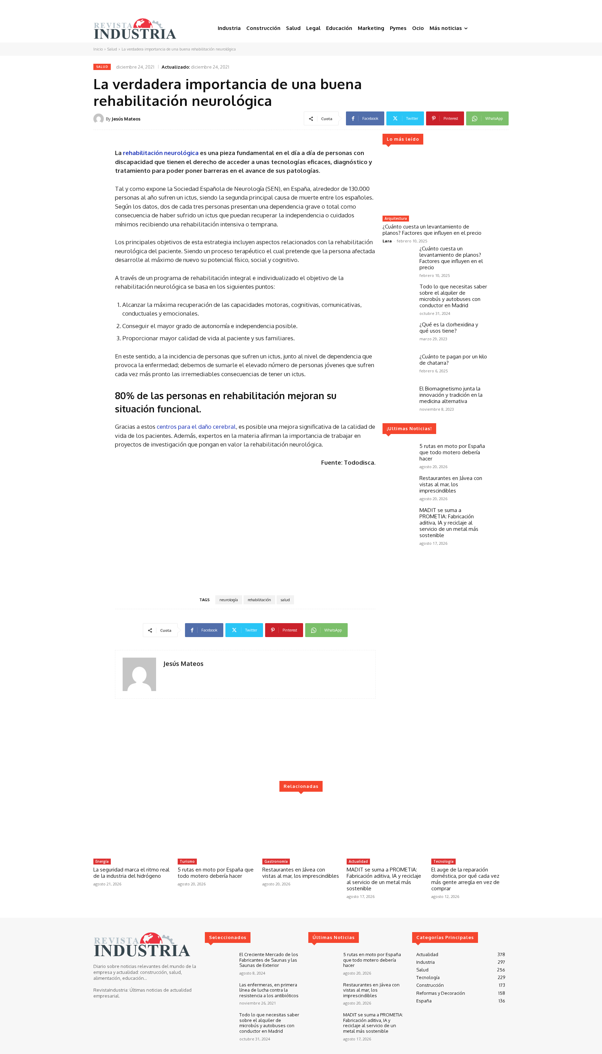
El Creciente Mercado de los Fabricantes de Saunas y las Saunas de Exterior (268, 960)
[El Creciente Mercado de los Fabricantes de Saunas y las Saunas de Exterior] (219, 963)
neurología (228, 599)
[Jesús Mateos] (99, 119)
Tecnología (443, 861)
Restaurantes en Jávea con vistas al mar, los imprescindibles (450, 484)
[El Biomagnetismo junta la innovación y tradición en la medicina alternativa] (398, 398)
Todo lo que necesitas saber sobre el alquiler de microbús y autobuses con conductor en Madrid (453, 296)
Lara (387, 240)
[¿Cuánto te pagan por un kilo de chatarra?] (398, 366)
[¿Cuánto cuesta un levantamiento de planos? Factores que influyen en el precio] (435, 183)
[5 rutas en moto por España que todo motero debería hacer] (398, 455)
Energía (102, 861)
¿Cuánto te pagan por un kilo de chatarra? (453, 359)
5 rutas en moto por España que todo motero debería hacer (452, 452)
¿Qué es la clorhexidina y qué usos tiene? (448, 327)
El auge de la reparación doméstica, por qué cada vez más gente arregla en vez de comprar (465, 879)
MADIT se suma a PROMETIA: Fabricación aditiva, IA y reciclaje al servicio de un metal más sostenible (448, 522)
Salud (112, 49)
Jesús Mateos (125, 119)
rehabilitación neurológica (161, 152)
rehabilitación (259, 599)
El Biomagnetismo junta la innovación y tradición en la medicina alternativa (451, 394)
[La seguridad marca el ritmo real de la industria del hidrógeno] (132, 828)
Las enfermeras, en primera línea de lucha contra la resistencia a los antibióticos (269, 990)
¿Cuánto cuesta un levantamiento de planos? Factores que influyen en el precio (432, 229)
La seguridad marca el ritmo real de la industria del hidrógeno (131, 872)
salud (285, 599)
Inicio (98, 49)
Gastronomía (276, 861)
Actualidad (358, 861)
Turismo (187, 861)
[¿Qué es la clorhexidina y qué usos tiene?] (398, 334)
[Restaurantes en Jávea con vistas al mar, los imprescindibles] (398, 487)
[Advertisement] (245, 530)
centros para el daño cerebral (196, 426)
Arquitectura (396, 218)
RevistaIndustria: (111, 990)
